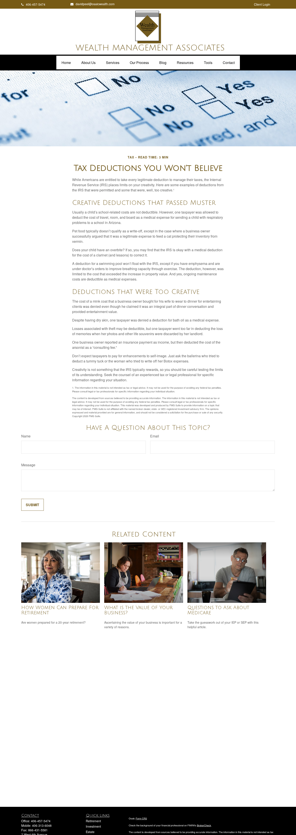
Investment (93, 826)
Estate (90, 832)
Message (28, 464)
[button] (66, 62)
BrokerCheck (204, 825)
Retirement (93, 821)
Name (26, 436)
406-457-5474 (35, 4)
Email (154, 436)
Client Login (262, 4)
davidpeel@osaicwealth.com (95, 4)
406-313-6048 (42, 825)
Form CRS (141, 818)
